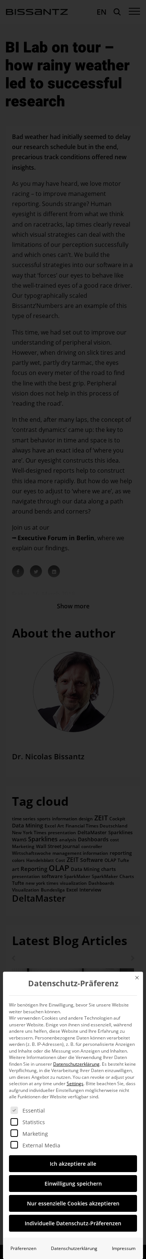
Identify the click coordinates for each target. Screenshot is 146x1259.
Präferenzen (23, 1248)
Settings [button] (75, 1083)
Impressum (124, 1248)
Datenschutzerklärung (76, 1064)
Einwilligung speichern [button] (73, 1183)
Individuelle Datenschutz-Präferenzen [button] (73, 1223)
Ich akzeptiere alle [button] (73, 1163)
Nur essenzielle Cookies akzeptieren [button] (73, 1203)
